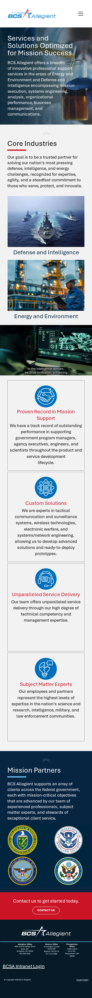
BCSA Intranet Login (24, 966)
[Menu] (81, 13)
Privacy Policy (83, 979)
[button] (83, 369)
